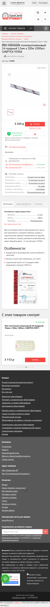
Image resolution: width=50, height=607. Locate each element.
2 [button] (19, 367)
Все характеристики (12, 224)
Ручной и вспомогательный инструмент (17, 382)
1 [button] (17, 367)
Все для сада (7, 392)
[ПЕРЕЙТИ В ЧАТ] (5, 579)
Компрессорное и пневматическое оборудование (21, 410)
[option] (25, 89)
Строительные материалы (12, 431)
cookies (17, 602)
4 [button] (24, 367)
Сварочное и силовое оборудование (16, 403)
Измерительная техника (11, 417)
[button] (35, 134)
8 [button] (33, 367)
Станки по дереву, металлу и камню (16, 414)
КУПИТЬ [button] (36, 124)
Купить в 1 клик (35, 128)
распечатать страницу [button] (15, 56)
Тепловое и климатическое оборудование (18, 400)
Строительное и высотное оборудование (18, 424)
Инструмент (6, 389)
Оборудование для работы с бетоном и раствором (22, 420)
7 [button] (30, 367)
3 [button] (22, 367)
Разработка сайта (19, 598)
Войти (34, 3)
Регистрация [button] (43, 3)
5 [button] (26, 367)
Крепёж (5, 434)
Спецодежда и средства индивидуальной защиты (21, 428)
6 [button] (28, 367)
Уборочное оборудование (12, 396)
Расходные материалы (11, 385)
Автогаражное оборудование (13, 406)
